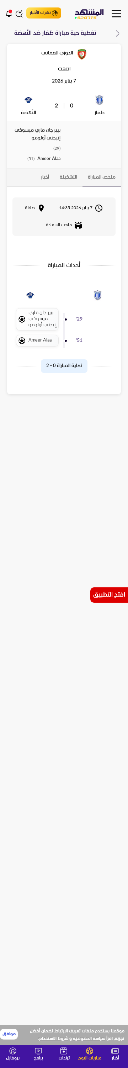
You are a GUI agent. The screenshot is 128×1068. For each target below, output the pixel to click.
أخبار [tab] (45, 177)
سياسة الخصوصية (89, 1039)
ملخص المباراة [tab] (102, 177)
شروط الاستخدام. (53, 1039)
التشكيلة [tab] (68, 177)
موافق (9, 1034)
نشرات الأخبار (40, 13)
